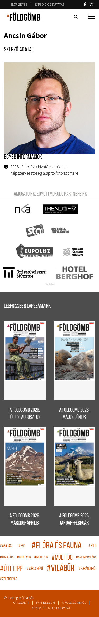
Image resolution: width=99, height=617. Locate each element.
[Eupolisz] (35, 251)
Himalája (6, 558)
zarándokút (87, 569)
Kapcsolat (21, 603)
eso (21, 546)
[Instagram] (91, 4)
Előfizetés (18, 4)
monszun (41, 558)
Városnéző (35, 569)
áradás (6, 546)
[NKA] (23, 209)
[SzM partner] (24, 273)
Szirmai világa (86, 558)
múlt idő (62, 557)
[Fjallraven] (60, 230)
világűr (60, 569)
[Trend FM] (60, 209)
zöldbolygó (8, 579)
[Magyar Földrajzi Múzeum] (73, 251)
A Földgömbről (74, 603)
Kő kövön (24, 558)
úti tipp (11, 569)
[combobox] (76, 17)
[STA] (35, 230)
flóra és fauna (57, 546)
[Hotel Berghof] (74, 273)
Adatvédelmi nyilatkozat (51, 608)
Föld (92, 546)
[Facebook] (85, 4)
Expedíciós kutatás (49, 4)
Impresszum (45, 603)
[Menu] (91, 17)
